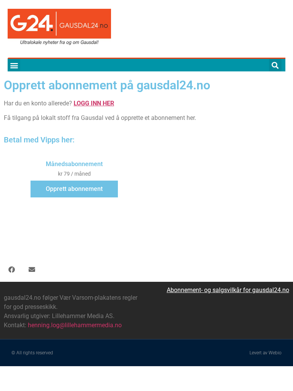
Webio (275, 352)
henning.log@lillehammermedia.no (75, 325)
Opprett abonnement (74, 188)
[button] (14, 65)
